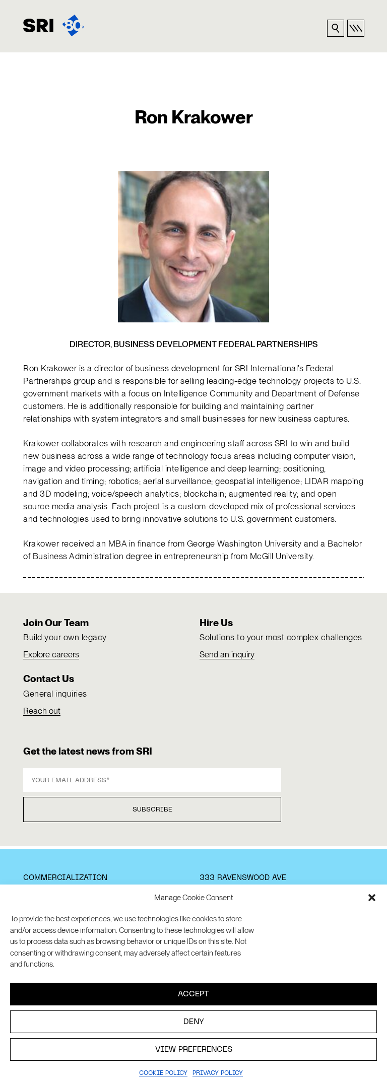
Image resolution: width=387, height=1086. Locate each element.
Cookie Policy (163, 1073)
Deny (193, 1022)
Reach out (41, 711)
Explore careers (51, 654)
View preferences (193, 1049)
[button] (372, 898)
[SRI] (53, 25)
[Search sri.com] (336, 28)
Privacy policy (217, 1073)
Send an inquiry (227, 654)
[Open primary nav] (356, 28)
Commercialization (65, 877)
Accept (193, 994)
